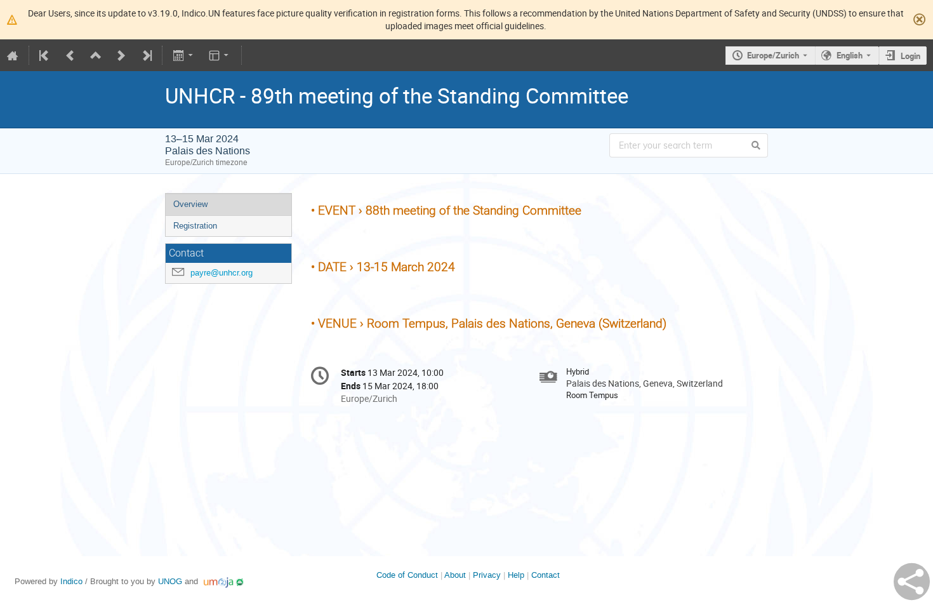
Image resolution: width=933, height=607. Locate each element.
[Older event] (70, 55)
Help (516, 575)
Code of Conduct (407, 575)
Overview (190, 204)
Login (910, 56)
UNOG (170, 581)
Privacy (487, 575)
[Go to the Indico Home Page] (12, 55)
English (850, 55)
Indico (71, 581)
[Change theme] (220, 55)
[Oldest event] (45, 55)
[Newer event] (121, 55)
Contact (545, 575)
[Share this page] (912, 582)
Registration (195, 225)
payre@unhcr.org (221, 272)
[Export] (184, 55)
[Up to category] (96, 55)
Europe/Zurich (773, 55)
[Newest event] (146, 55)
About (455, 575)
